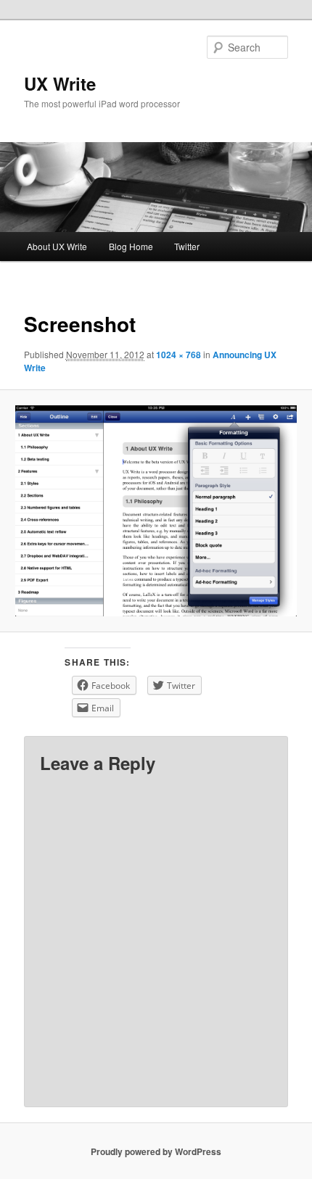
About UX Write (57, 246)
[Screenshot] (155, 510)
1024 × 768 (178, 354)
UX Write (60, 83)
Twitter (187, 246)
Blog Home (131, 246)
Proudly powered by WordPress (156, 1151)
